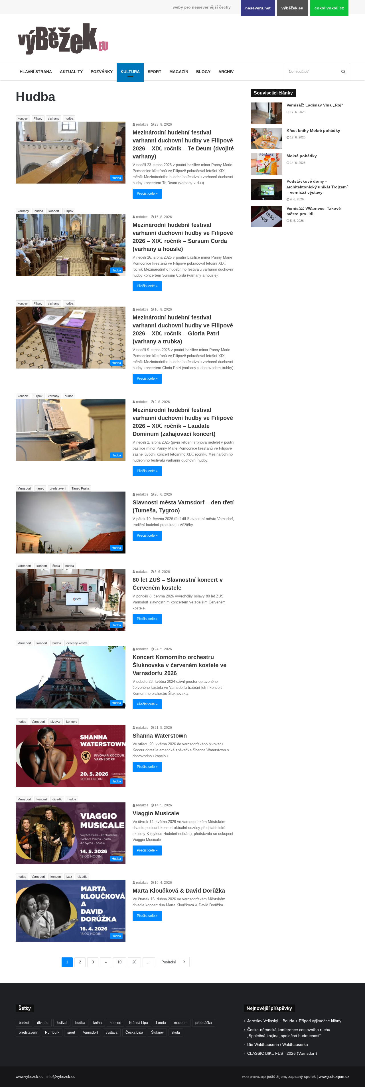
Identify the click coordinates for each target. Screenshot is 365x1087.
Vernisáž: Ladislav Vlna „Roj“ (315, 105)
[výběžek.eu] (65, 40)
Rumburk (52, 1032)
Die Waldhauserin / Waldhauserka (277, 1044)
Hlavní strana (36, 71)
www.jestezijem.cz (334, 1076)
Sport (154, 71)
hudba (69, 118)
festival (61, 1023)
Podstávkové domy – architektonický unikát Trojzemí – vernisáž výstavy (317, 187)
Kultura (130, 71)
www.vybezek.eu (29, 1076)
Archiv (226, 71)
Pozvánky (102, 71)
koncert (23, 118)
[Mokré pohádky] (266, 164)
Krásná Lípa (138, 1023)
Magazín (178, 71)
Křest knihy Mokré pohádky (313, 130)
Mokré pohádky (302, 156)
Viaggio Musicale (156, 813)
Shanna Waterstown (160, 735)
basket (24, 1023)
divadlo (57, 799)
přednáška (203, 1023)
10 (119, 962)
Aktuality (71, 71)
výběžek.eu (292, 8)
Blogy (203, 71)
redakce (142, 124)
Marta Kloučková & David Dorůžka (179, 890)
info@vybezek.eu (60, 1076)
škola (56, 565)
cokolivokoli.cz (329, 8)
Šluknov (157, 1032)
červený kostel (76, 643)
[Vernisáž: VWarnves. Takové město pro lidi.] (266, 216)
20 (134, 962)
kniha (97, 1023)
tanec (40, 488)
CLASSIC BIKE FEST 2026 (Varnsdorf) (282, 1053)
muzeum (180, 1023)
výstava (111, 1032)
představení (58, 488)
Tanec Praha (80, 488)
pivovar (55, 721)
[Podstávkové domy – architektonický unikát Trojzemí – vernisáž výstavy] (266, 189)
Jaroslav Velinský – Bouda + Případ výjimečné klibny (294, 1021)
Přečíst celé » (147, 194)
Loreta (161, 1023)
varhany (53, 118)
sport (71, 1032)
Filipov (38, 118)
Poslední (168, 962)
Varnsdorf (24, 488)
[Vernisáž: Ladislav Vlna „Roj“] (266, 113)
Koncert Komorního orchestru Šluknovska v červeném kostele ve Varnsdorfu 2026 (179, 665)
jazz (69, 876)
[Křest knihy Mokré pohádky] (266, 138)
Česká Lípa (134, 1032)
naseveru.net (258, 8)
